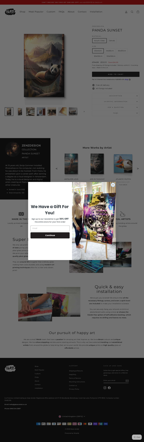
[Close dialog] (113, 185)
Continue (50, 235)
